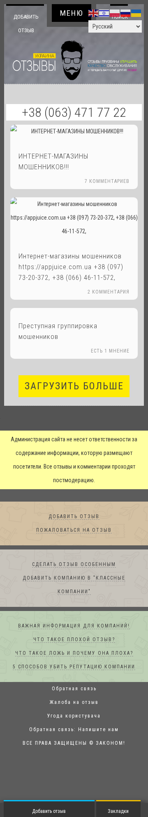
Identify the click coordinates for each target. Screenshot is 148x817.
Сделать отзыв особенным (74, 565)
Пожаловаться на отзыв (74, 530)
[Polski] (115, 12)
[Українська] (136, 12)
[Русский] (125, 12)
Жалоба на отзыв (74, 703)
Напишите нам (98, 730)
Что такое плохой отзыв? (74, 640)
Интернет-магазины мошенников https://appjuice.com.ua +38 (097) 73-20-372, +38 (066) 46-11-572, (70, 267)
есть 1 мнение (110, 351)
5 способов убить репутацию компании (74, 667)
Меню (71, 13)
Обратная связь (74, 689)
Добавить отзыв (26, 23)
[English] (93, 12)
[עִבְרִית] (104, 12)
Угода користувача (74, 716)
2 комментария (109, 292)
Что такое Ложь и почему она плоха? (74, 653)
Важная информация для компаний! (74, 626)
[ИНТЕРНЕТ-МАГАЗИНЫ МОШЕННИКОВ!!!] (74, 132)
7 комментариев (107, 182)
